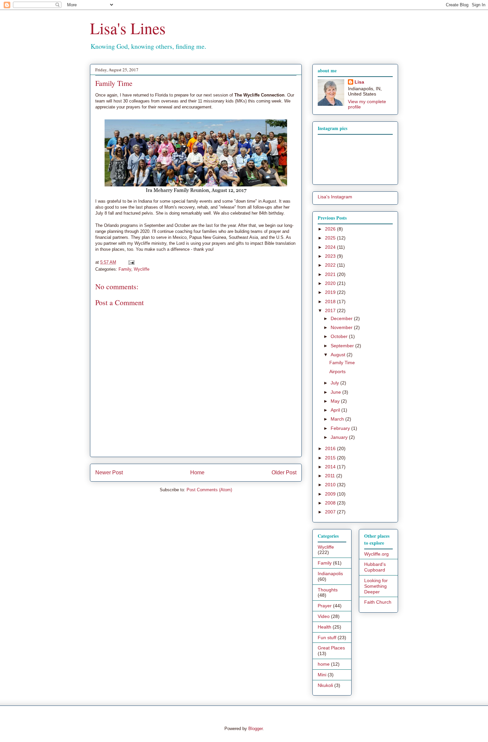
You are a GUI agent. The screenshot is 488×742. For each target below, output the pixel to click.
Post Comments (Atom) (209, 489)
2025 (331, 237)
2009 (331, 494)
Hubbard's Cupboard (375, 567)
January (340, 437)
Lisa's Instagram (335, 196)
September (343, 345)
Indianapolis (330, 573)
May (336, 401)
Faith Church (377, 602)
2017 (331, 310)
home (324, 664)
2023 (331, 256)
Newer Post (109, 472)
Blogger (255, 728)
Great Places (331, 647)
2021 (331, 274)
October (340, 336)
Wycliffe (141, 269)
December (342, 318)
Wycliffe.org (376, 554)
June (336, 392)
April (336, 410)
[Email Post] (130, 262)
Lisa (359, 82)
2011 (330, 475)
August (339, 354)
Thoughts (328, 589)
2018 (331, 301)
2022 (331, 265)
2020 (331, 283)
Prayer (325, 605)
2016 (331, 448)
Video (324, 616)
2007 (331, 511)
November (342, 327)
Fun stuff (327, 637)
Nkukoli (325, 685)
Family (125, 269)
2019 (331, 292)
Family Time (342, 362)
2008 (331, 503)
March (338, 419)
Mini (322, 674)
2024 (331, 247)
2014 (331, 466)
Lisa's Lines (128, 27)
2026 (331, 229)
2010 (331, 484)
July (335, 382)
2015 (331, 457)
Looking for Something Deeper (376, 586)
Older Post (284, 472)
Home (197, 472)
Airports (337, 371)
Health (324, 627)
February (341, 428)
